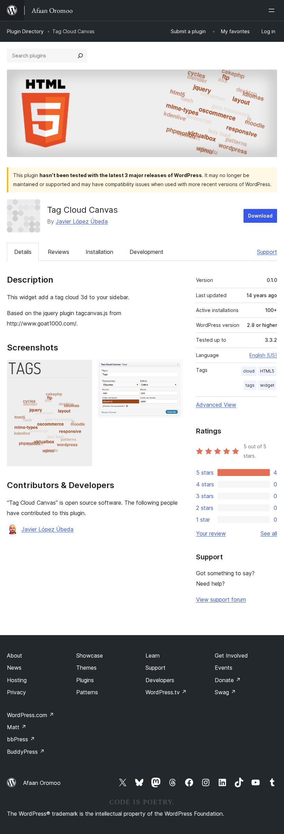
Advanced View (216, 404)
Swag (225, 692)
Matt (16, 727)
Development (146, 251)
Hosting (17, 680)
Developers (159, 680)
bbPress (21, 739)
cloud (249, 371)
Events (223, 667)
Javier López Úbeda (82, 221)
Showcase (89, 655)
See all (268, 533)
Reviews (58, 251)
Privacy (16, 692)
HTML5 (267, 371)
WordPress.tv (166, 692)
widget (267, 385)
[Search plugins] (80, 56)
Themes (86, 667)
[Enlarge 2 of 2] (173, 369)
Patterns (87, 692)
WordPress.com (30, 715)
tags (250, 385)
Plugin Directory (25, 31)
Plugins (85, 680)
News (14, 667)
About (14, 655)
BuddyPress (26, 751)
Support (267, 251)
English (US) (263, 355)
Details (23, 251)
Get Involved (231, 655)
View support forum (221, 599)
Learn (152, 655)
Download (260, 216)
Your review (211, 533)
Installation (99, 251)
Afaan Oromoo (42, 782)
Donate (228, 680)
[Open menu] (273, 10)
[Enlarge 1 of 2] (82, 369)
